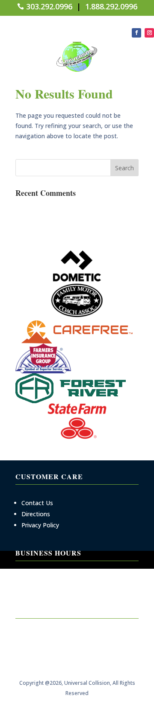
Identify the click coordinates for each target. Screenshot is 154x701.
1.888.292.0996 (111, 6)
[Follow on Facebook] (136, 33)
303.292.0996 (49, 6)
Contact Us (37, 503)
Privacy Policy (40, 525)
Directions (35, 514)
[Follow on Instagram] (149, 33)
